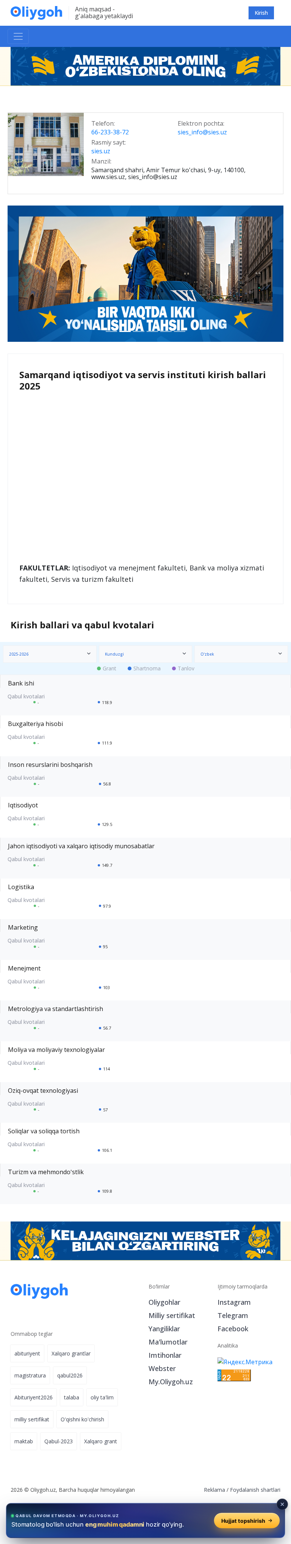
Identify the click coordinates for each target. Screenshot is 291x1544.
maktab (23, 1441)
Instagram (234, 1302)
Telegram (232, 1315)
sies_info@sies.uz (202, 132)
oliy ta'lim (102, 1397)
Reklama (214, 1489)
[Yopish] (282, 1504)
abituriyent (27, 1353)
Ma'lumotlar (168, 1341)
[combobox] (50, 654)
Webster (162, 1368)
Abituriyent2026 (33, 1397)
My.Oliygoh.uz (171, 1381)
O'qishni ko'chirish (82, 1419)
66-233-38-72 (110, 132)
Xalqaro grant (100, 1441)
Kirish (261, 12)
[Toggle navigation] (18, 36)
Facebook (232, 1328)
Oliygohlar (164, 1302)
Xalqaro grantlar (71, 1353)
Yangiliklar (164, 1328)
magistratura (30, 1375)
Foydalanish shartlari (255, 1489)
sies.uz (100, 151)
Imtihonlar (165, 1355)
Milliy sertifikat (172, 1315)
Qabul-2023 (58, 1441)
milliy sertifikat (31, 1419)
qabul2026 (70, 1375)
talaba (71, 1397)
